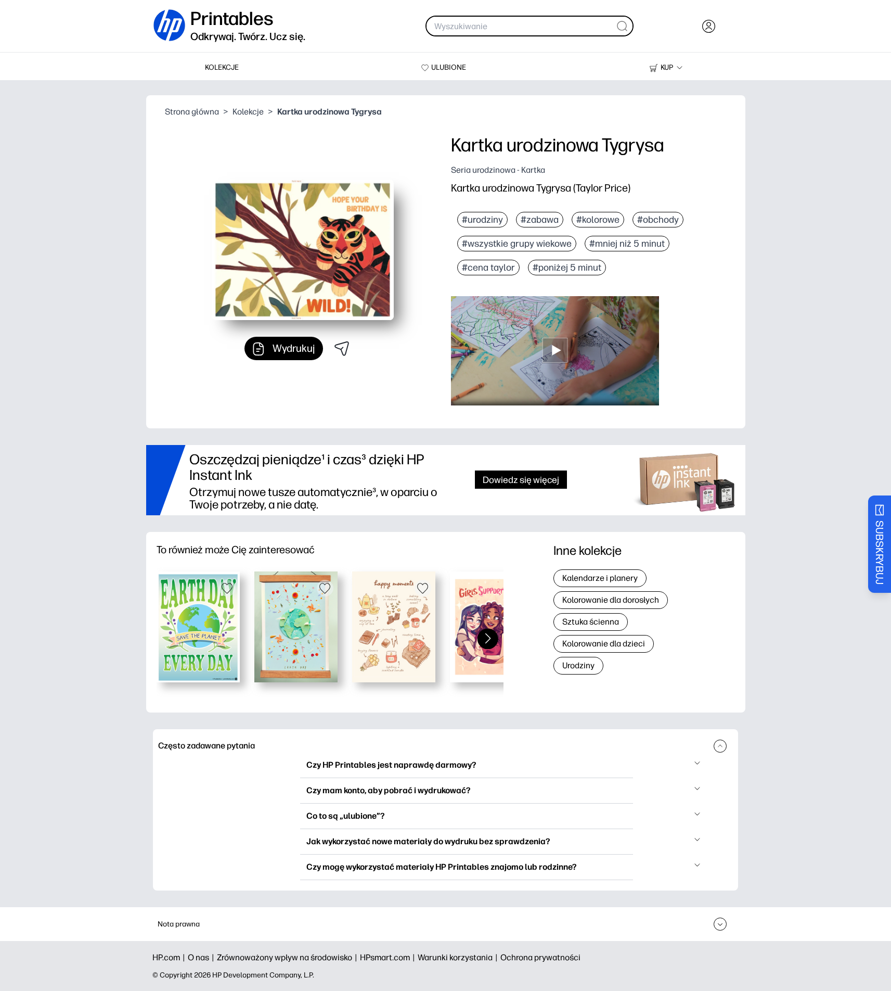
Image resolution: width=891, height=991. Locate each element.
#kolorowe (597, 219)
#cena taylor (488, 267)
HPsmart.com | (389, 957)
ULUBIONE (448, 67)
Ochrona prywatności (540, 957)
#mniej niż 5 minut (627, 243)
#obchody (658, 219)
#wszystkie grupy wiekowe (517, 243)
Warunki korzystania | (459, 957)
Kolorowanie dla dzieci (603, 644)
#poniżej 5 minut (567, 267)
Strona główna (192, 112)
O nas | (202, 957)
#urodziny (482, 219)
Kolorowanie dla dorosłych (610, 600)
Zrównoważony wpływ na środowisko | (288, 957)
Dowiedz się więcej (521, 479)
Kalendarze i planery (600, 578)
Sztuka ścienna (590, 622)
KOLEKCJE (222, 67)
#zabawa (540, 219)
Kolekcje (248, 112)
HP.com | (170, 957)
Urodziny (578, 665)
